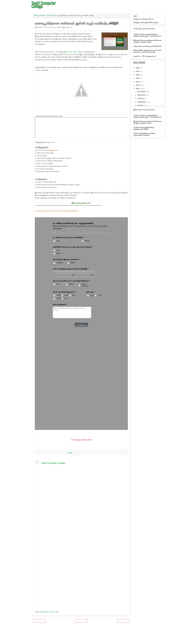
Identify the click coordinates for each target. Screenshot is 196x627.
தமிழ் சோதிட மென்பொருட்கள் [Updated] (147, 46)
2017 (138, 71)
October (141, 98)
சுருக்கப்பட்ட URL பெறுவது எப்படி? (144, 56)
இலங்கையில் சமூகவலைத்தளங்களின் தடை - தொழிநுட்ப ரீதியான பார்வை (148, 41)
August (140, 105)
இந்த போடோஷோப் (71, 52)
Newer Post (39, 621)
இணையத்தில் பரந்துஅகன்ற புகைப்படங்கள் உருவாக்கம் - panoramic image (147, 51)
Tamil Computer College (53, 463)
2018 (138, 68)
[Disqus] (81, 507)
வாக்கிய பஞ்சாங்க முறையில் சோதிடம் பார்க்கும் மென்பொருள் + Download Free (147, 35)
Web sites (43, 15)
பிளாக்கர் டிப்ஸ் (52, 15)
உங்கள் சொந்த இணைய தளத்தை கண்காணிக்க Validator (144, 134)
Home (36, 15)
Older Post (123, 621)
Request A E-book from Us (143, 19)
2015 (138, 78)
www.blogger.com (51, 150)
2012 (138, 89)
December (142, 91)
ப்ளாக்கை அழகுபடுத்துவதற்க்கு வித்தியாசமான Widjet (143, 128)
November (142, 95)
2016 (138, 75)
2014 (138, 82)
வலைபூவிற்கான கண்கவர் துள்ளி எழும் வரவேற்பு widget (76, 23)
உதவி (135, 16)
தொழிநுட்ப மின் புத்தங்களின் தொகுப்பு (146, 22)
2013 (138, 85)
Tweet (69, 453)
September (142, 102)
